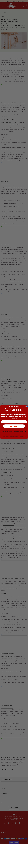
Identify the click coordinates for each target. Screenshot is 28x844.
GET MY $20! (14, 426)
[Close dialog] (27, 406)
